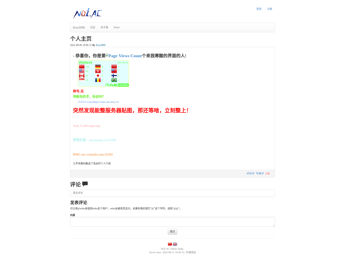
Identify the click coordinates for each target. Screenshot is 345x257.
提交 (172, 231)
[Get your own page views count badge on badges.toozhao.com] (124, 55)
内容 (72, 215)
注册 (269, 9)
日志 (92, 27)
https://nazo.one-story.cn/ (106, 102)
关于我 (104, 27)
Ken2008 (79, 27)
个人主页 (81, 39)
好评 (251, 173)
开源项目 (191, 252)
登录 (258, 9)
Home (117, 27)
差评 (261, 173)
